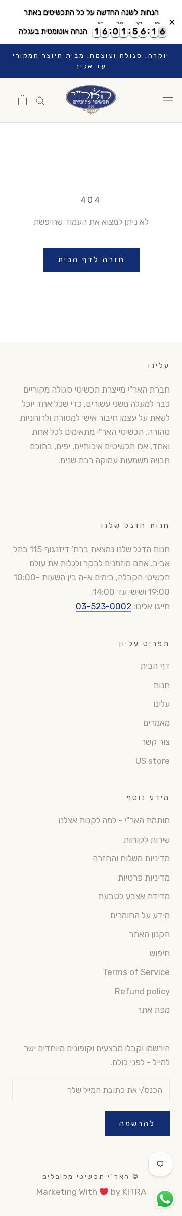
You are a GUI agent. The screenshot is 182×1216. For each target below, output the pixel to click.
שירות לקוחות (146, 840)
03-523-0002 (103, 606)
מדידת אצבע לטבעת (134, 896)
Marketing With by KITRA (91, 1192)
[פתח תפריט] (168, 100)
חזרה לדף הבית (91, 259)
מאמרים (156, 723)
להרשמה (137, 1123)
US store (152, 761)
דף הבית (155, 666)
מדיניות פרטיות (144, 877)
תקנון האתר (149, 934)
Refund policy (142, 991)
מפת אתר (153, 1010)
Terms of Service (136, 972)
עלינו (161, 704)
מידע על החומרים (140, 915)
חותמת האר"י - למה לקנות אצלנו (114, 820)
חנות (161, 685)
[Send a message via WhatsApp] (165, 1199)
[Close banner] (172, 22)
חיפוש (160, 953)
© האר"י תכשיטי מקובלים (91, 1176)
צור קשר (155, 742)
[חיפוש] (40, 100)
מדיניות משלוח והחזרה (131, 858)
